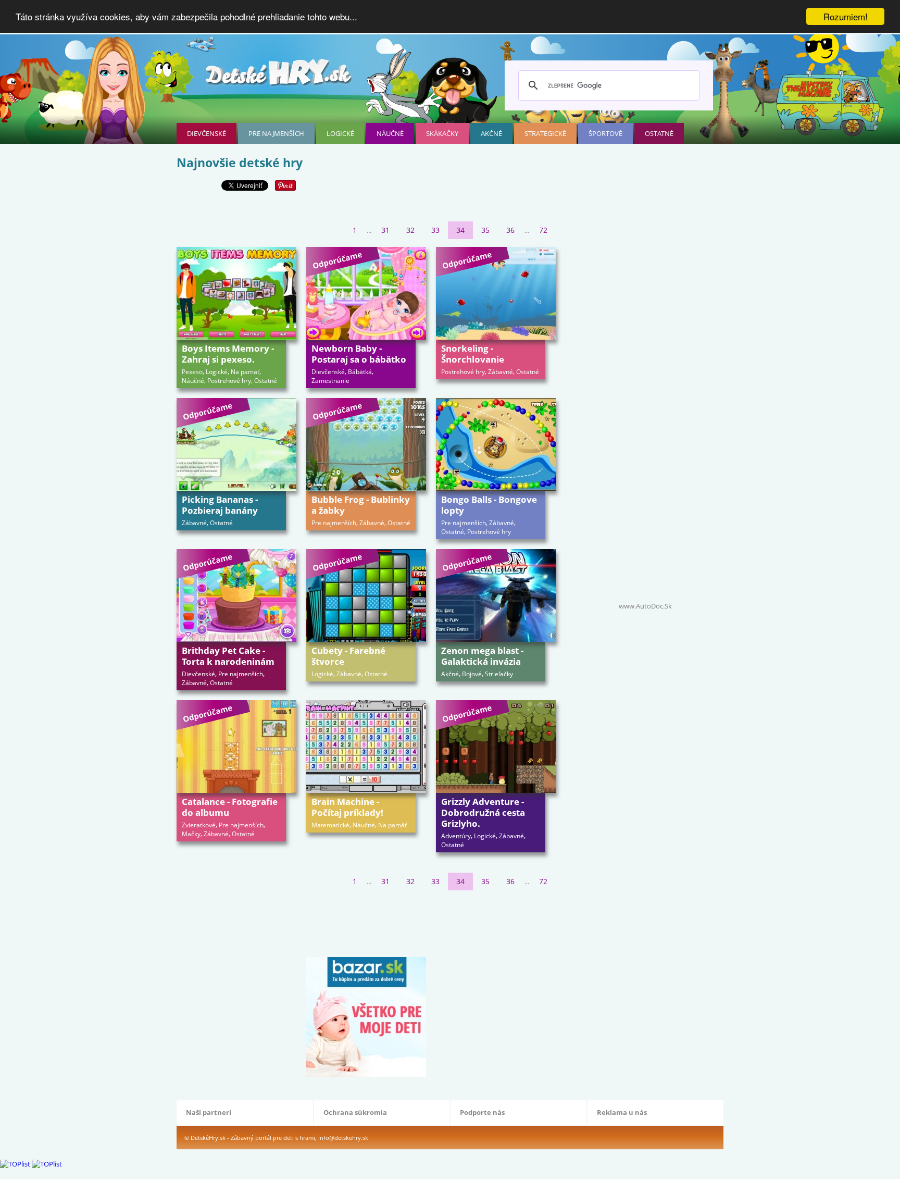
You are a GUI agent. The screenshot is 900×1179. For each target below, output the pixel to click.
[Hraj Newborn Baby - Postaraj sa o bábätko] (366, 293)
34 (460, 230)
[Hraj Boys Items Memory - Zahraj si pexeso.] (236, 293)
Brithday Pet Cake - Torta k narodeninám (228, 656)
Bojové (472, 673)
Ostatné (659, 133)
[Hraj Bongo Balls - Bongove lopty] (496, 444)
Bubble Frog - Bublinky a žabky (360, 505)
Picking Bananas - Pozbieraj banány (220, 505)
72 (543, 230)
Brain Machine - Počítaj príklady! (347, 807)
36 (510, 230)
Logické (340, 133)
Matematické (330, 825)
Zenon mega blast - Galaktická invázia (482, 656)
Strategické (545, 133)
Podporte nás (482, 1112)
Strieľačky (499, 673)
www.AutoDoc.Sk (645, 606)
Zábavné (500, 371)
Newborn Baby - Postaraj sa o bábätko (358, 354)
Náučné (390, 133)
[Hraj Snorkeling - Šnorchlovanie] (496, 293)
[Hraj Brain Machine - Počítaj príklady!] (366, 746)
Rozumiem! (845, 16)
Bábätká (360, 371)
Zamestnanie (330, 380)
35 (485, 230)
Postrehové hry (229, 380)
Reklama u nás (622, 1112)
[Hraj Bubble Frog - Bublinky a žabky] (366, 444)
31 (385, 230)
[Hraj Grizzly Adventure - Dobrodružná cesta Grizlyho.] (496, 746)
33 (435, 230)
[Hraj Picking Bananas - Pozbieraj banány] (236, 444)
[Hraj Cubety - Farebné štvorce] (366, 595)
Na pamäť (245, 371)
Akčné (491, 133)
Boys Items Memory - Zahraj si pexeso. (228, 354)
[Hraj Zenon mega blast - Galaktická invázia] (496, 595)
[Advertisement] (366, 921)
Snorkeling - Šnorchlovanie (472, 354)
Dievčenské (206, 133)
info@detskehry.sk (343, 1137)
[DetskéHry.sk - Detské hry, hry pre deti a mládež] (279, 76)
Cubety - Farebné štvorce (348, 656)
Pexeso (192, 371)
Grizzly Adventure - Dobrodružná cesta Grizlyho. (483, 812)
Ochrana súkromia (355, 1112)
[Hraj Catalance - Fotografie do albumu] (236, 746)
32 (410, 230)
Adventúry (456, 835)
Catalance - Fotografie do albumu (230, 807)
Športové (605, 133)
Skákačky (442, 133)
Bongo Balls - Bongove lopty (489, 505)
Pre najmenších (276, 133)
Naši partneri (208, 1112)
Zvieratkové (199, 825)
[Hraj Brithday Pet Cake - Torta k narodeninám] (236, 595)
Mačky (191, 833)
